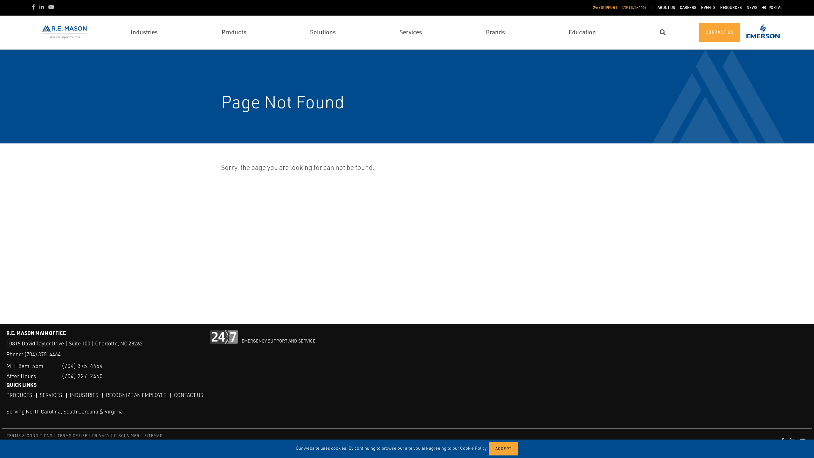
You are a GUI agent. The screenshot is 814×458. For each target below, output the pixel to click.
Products (19, 395)
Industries (84, 395)
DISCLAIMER (127, 435)
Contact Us (188, 395)
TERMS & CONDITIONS (30, 435)
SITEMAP (153, 435)
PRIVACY (100, 435)
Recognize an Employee (136, 395)
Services (51, 395)
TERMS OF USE (72, 435)
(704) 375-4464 (42, 354)
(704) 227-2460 (82, 375)
